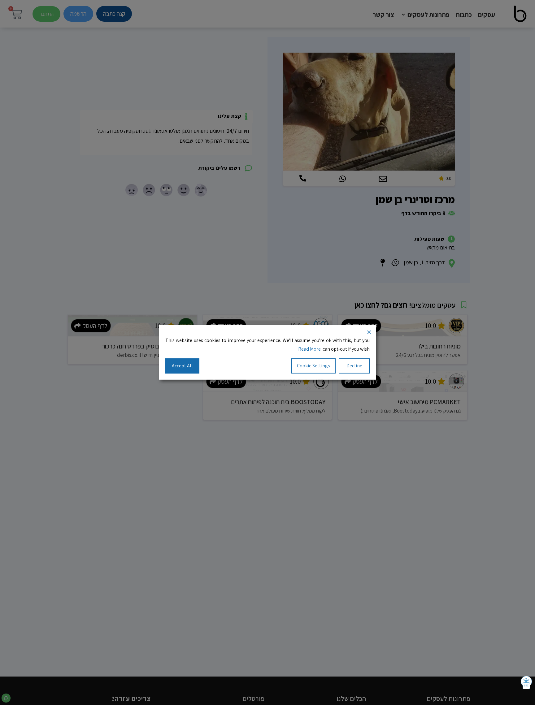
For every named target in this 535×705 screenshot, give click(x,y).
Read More (309, 349)
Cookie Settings (313, 365)
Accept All (182, 365)
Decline (354, 365)
